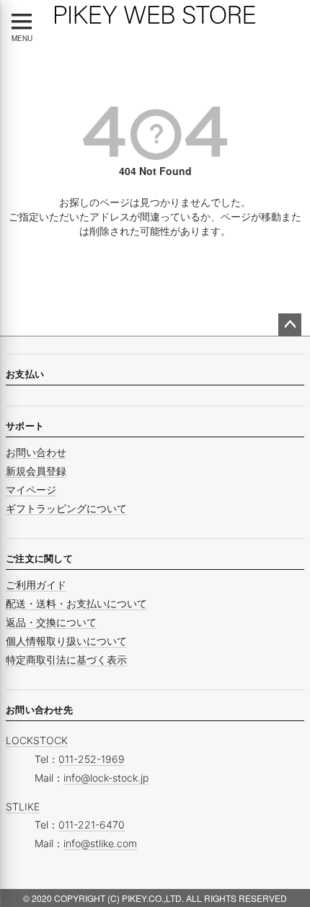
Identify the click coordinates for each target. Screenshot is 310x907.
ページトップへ (289, 324)
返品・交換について (51, 622)
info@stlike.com (100, 843)
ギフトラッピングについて (66, 508)
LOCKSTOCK (37, 740)
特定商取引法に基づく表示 (66, 659)
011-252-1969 (91, 759)
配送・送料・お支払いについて (76, 603)
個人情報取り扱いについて (66, 641)
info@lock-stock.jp (106, 778)
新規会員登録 (36, 471)
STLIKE (23, 806)
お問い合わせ (36, 452)
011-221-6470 (91, 824)
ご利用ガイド (36, 584)
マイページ (31, 489)
